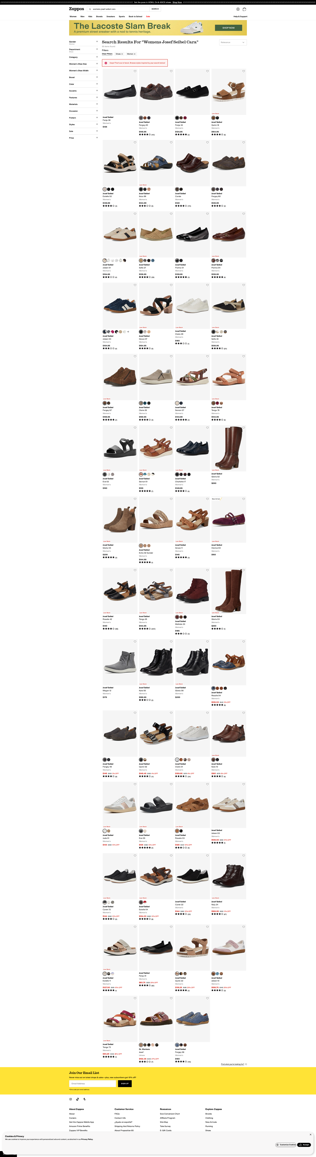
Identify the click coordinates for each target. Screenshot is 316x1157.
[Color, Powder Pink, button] (153, 1045)
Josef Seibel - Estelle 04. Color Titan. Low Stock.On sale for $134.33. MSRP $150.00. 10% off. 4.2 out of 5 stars (156, 887)
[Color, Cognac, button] (181, 617)
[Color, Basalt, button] (217, 260)
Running (209, 1126)
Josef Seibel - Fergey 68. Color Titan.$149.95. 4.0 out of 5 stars (228, 173)
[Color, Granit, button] (185, 974)
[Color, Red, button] (145, 902)
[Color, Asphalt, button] (109, 332)
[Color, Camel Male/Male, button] (181, 760)
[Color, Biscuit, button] (145, 831)
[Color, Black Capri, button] (181, 1045)
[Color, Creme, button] (149, 474)
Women (130, 54)
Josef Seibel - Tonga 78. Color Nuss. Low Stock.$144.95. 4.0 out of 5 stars (228, 387)
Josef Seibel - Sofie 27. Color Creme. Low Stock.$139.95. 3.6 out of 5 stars (156, 245)
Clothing (209, 1118)
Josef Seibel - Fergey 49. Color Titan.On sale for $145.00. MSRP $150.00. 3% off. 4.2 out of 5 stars (120, 744)
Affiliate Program (167, 1118)
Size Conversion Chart (170, 1114)
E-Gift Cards (165, 1130)
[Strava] (84, 1099)
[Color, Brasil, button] (181, 118)
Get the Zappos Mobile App (81, 1122)
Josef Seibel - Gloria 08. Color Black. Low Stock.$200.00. (192, 673)
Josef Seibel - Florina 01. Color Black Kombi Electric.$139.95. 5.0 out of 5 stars (192, 245)
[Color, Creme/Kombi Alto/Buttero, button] (145, 760)
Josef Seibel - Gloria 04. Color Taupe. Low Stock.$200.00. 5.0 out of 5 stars (120, 530)
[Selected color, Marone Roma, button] (177, 189)
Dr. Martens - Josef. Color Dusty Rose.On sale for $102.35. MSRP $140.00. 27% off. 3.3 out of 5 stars (156, 1029)
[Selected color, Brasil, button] (141, 546)
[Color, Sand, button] (120, 332)
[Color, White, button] (109, 474)
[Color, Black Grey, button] (109, 189)
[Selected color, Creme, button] (141, 260)
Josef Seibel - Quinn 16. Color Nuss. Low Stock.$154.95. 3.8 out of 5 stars (228, 102)
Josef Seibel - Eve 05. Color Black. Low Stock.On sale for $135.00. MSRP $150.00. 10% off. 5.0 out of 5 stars (156, 815)
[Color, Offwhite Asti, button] (221, 332)
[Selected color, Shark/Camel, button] (213, 688)
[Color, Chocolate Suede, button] (124, 260)
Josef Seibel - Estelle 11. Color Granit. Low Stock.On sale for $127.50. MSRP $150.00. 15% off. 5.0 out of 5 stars (120, 958)
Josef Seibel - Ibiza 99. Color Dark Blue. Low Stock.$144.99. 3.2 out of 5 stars (156, 173)
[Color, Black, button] (145, 189)
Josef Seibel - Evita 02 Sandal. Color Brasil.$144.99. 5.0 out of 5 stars (156, 530)
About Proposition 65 (124, 1130)
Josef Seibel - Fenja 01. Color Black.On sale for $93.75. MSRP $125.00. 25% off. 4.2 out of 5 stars (156, 958)
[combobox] (118, 9)
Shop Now (177, 2)
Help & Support (240, 16)
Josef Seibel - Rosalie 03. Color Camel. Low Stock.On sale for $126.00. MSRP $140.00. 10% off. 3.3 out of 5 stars (192, 815)
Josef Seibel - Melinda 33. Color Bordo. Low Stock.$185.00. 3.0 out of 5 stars (192, 601)
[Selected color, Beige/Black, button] (105, 260)
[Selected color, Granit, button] (105, 974)
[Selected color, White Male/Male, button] (177, 760)
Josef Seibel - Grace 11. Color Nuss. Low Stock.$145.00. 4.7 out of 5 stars (192, 530)
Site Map (164, 1122)
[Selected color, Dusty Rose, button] (141, 1045)
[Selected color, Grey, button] (141, 403)
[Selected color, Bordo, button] (177, 617)
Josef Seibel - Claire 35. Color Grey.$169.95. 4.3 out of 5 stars (156, 387)
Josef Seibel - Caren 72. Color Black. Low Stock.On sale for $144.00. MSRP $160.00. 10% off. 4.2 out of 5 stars (120, 887)
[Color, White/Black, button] (109, 260)
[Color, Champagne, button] (124, 332)
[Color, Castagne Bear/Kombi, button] (145, 118)
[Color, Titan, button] (109, 403)
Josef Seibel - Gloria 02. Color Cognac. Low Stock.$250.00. (228, 459)
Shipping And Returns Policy (127, 1126)
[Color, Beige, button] (149, 332)
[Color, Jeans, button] (145, 260)
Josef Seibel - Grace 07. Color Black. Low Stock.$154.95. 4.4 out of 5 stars (156, 316)
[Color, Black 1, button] (145, 1045)
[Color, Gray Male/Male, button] (185, 760)
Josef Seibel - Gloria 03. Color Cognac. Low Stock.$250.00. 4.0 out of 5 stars (228, 601)
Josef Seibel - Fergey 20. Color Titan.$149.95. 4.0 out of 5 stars (156, 102)
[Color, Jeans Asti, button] (225, 332)
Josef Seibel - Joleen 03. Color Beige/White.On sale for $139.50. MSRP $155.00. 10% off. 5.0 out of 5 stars (228, 815)
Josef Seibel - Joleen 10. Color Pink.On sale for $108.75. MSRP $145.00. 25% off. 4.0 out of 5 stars (228, 958)
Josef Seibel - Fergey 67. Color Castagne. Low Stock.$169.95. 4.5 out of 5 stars (120, 387)
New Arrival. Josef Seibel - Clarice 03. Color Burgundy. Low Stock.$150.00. (228, 530)
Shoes (118, 54)
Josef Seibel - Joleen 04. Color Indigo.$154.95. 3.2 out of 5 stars (120, 316)
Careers (72, 1118)
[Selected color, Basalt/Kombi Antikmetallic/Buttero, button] (141, 760)
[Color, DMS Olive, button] (157, 1045)
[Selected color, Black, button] (177, 118)
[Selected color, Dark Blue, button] (141, 189)
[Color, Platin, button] (217, 332)
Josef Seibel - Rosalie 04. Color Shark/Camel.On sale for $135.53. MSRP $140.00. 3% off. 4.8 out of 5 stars (228, 673)
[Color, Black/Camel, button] (225, 688)
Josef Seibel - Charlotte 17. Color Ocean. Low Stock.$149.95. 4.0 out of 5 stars (192, 459)
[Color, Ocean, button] (217, 189)
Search (155, 9)
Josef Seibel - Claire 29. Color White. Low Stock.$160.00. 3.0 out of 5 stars (192, 316)
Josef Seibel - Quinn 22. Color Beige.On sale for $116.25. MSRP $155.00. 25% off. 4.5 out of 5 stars (192, 958)
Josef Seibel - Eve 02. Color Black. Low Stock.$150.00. (120, 459)
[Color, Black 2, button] (217, 118)
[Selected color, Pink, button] (213, 974)
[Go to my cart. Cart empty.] (244, 9)
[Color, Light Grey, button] (109, 831)
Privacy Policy (87, 1139)
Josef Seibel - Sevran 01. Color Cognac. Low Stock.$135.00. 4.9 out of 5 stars (156, 459)
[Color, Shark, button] (153, 260)
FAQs (117, 1114)
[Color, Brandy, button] (185, 1045)
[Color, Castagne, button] (221, 189)
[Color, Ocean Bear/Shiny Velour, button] (149, 118)
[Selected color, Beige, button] (105, 189)
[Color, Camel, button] (149, 189)
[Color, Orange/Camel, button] (217, 688)
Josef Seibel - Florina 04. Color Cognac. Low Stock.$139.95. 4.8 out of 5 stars (228, 245)
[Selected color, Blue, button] (177, 1045)
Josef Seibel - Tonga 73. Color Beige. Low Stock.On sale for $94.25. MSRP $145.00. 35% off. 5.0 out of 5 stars (120, 1029)
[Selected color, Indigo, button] (105, 332)
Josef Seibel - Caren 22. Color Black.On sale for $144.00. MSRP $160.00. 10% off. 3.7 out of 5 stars (192, 887)
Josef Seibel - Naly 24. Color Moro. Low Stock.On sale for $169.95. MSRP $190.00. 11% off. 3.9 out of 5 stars (228, 887)
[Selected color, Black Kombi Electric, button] (177, 260)
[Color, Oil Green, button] (120, 260)
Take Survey (165, 1126)
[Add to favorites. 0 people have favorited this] (135, 71)
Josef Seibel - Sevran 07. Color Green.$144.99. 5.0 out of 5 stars (192, 387)
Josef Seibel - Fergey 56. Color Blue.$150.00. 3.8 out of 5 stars (192, 1029)
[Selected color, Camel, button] (177, 831)
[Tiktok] (77, 1099)
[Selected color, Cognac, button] (213, 260)
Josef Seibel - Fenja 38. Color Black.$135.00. (120, 102)
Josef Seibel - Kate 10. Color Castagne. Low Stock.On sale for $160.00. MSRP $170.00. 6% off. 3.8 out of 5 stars (228, 744)
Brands (208, 1114)
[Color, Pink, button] (113, 260)
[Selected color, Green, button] (177, 403)
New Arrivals (211, 1122)
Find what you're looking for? (232, 1064)
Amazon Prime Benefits (79, 1126)
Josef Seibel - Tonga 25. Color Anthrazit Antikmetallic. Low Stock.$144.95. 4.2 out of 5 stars (156, 601)
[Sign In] (238, 9)
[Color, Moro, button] (181, 474)
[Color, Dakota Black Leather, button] (181, 189)
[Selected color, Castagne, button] (105, 403)
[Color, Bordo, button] (185, 118)
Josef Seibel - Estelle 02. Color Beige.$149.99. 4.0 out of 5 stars (120, 173)
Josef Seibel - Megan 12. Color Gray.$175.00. (120, 673)
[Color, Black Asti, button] (149, 260)
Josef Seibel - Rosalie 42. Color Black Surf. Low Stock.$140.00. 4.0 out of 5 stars (120, 601)
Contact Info (120, 1118)
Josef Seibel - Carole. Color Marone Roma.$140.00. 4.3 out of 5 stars (192, 173)
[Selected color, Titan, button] (141, 118)
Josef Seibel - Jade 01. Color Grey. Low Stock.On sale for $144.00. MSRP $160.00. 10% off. (120, 815)
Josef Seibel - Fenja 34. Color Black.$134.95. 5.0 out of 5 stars (192, 102)
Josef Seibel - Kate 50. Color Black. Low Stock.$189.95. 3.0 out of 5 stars (156, 673)
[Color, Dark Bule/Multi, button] (113, 189)
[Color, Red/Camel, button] (221, 688)
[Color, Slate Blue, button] (116, 260)
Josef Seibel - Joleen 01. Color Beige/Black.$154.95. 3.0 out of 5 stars (120, 245)
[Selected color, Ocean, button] (177, 474)
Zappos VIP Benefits (78, 1130)
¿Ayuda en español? (123, 1122)
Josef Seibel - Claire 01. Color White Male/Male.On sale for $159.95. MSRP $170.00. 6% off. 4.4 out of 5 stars (192, 744)
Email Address (78, 1083)
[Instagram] (70, 1099)
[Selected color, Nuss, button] (213, 118)
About (72, 1114)
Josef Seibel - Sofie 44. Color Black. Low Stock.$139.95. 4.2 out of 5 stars (228, 316)
